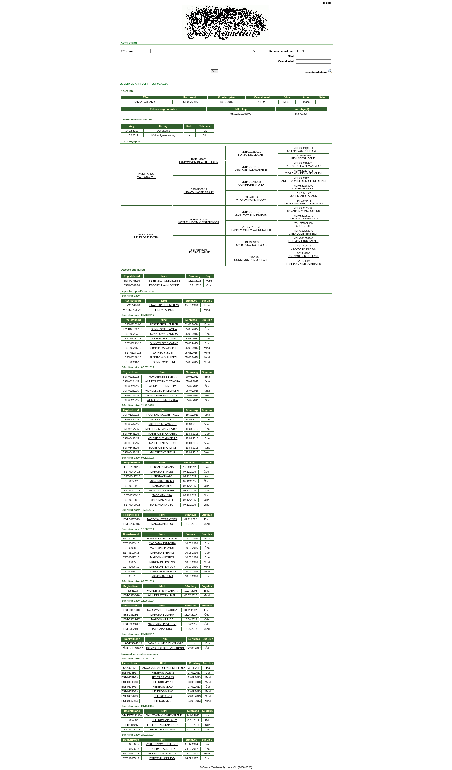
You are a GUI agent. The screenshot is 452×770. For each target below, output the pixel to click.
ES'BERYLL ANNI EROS (162, 753)
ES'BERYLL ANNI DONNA (164, 285)
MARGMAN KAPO (162, 476)
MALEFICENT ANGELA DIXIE (162, 428)
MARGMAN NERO (162, 524)
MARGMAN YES (146, 177)
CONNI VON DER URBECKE (251, 260)
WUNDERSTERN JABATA (162, 590)
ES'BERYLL (261, 101)
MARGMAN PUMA (162, 576)
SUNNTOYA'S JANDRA (164, 333)
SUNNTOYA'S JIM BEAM (163, 357)
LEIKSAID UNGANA (162, 467)
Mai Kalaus (301, 113)
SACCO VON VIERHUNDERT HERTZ (163, 667)
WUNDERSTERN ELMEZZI (162, 395)
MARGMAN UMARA (162, 614)
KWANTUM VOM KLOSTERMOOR (198, 222)
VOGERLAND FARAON (303, 196)
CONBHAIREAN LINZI (303, 188)
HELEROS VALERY (163, 672)
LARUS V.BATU (303, 226)
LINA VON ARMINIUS (303, 248)
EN (325, 2)
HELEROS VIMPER (163, 682)
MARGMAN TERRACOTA (162, 519)
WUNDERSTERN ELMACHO (162, 390)
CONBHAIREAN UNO (251, 184)
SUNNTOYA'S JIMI (164, 362)
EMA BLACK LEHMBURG (164, 305)
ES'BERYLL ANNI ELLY (162, 748)
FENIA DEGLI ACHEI (303, 158)
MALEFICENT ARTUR (162, 452)
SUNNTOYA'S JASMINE (164, 343)
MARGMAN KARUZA (162, 481)
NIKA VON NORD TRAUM (199, 192)
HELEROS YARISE (199, 252)
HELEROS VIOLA (163, 686)
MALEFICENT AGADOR (163, 424)
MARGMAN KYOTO (162, 504)
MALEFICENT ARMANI (162, 447)
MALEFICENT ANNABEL (162, 433)
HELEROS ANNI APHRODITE (164, 724)
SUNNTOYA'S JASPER (163, 348)
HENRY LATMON (164, 309)
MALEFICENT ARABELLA (162, 438)
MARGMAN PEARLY (162, 552)
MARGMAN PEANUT (162, 548)
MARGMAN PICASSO (162, 562)
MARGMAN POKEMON (162, 571)
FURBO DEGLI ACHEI (251, 154)
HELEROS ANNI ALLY (164, 720)
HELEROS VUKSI (163, 700)
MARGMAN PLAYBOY (162, 566)
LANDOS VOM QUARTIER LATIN (198, 162)
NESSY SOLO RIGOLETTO (162, 538)
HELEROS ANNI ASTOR (164, 729)
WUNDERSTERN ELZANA (162, 400)
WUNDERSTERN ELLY (162, 386)
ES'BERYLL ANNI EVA (162, 758)
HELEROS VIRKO (162, 691)
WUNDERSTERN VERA (162, 376)
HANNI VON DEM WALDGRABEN (251, 229)
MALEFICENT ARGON (162, 443)
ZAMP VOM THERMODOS (251, 214)
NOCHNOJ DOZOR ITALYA (162, 414)
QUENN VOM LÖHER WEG (303, 150)
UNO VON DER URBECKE (303, 256)
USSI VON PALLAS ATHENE (251, 169)
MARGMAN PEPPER (162, 557)
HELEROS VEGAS (163, 677)
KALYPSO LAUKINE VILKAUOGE (165, 648)
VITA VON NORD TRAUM (251, 199)
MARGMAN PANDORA (162, 543)
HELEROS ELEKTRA (146, 237)
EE (329, 2)
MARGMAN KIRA (162, 495)
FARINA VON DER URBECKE (303, 263)
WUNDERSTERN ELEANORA (162, 381)
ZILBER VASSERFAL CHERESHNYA (303, 203)
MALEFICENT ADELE (162, 419)
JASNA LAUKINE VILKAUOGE (165, 643)
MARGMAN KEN (162, 485)
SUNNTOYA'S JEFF (164, 352)
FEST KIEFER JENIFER (164, 324)
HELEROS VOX (163, 696)
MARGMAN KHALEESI (162, 490)
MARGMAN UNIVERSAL (162, 624)
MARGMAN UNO (162, 628)
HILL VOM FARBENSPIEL (303, 241)
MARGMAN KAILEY (161, 471)
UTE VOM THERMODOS (303, 218)
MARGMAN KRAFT (162, 500)
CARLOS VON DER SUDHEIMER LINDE (303, 181)
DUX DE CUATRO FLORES (251, 244)
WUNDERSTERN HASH (162, 595)
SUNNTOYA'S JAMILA (164, 329)
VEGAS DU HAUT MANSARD (303, 165)
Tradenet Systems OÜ (224, 767)
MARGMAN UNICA (162, 619)
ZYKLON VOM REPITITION (162, 744)
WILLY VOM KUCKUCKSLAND (164, 715)
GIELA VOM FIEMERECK (303, 233)
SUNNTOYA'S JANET (164, 338)
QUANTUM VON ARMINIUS (303, 211)
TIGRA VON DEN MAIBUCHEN (303, 173)
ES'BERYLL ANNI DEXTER (164, 280)
